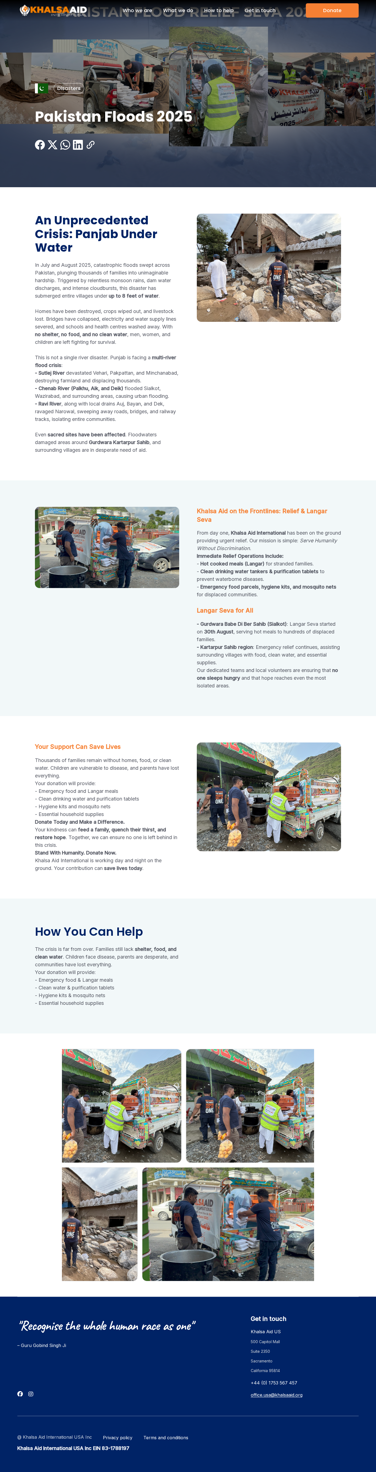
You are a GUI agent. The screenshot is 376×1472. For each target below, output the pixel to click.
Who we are (137, 10)
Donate (332, 10)
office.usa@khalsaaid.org (277, 1395)
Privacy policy (117, 1437)
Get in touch (260, 10)
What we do (178, 10)
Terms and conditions (165, 1437)
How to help (219, 10)
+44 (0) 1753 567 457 (274, 1383)
